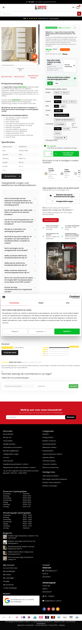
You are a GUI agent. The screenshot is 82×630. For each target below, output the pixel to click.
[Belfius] (11, 617)
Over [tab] (68, 303)
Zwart (63, 106)
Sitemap (62, 625)
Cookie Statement (41, 625)
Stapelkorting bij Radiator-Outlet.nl (15, 464)
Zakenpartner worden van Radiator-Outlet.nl (19, 467)
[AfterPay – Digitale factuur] (5, 617)
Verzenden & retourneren (12, 447)
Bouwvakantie (8, 434)
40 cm (57, 102)
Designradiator (48, 437)
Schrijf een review (10, 353)
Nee (57, 83)
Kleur (47, 106)
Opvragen (73, 386)
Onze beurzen (8, 461)
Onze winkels (7, 441)
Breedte (48, 101)
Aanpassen (40, 331)
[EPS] (17, 617)
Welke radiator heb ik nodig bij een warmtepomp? (20, 553)
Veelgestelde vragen (33, 77)
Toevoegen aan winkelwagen (68, 154)
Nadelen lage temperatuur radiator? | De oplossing (23, 537)
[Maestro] (47, 617)
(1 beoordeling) (64, 27)
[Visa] (71, 617)
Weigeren (15, 331)
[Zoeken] (79, 14)
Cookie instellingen (10, 588)
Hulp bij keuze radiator (50, 476)
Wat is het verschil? (75, 125)
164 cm (57, 97)
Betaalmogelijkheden (11, 451)
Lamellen (58, 111)
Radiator (45, 434)
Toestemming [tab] (14, 303)
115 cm (57, 93)
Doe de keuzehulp (68, 66)
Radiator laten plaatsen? (51, 482)
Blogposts (7, 533)
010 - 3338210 (49, 596)
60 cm (73, 102)
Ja (50, 83)
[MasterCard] (53, 617)
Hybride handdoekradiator (64, 120)
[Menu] (3, 7)
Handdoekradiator (61, 115)
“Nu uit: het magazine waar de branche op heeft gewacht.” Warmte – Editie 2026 (20, 472)
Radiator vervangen (49, 486)
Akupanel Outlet (59, 622)
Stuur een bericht (50, 220)
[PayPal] (65, 617)
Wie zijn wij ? (7, 437)
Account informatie (10, 568)
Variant (48, 110)
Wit (56, 106)
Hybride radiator (48, 457)
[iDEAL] (29, 617)
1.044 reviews (54, 19)
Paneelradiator (47, 451)
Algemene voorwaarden (25, 625)
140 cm (65, 93)
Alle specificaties (10, 176)
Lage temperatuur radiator (52, 454)
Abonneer (70, 417)
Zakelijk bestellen (9, 444)
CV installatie (59, 124)
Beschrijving (7, 77)
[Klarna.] (41, 617)
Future (57, 133)
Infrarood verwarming (50, 467)
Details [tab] (41, 303)
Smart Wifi (59, 138)
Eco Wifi (66, 129)
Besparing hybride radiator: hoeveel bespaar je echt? (21, 548)
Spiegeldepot (41, 623)
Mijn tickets (7, 575)
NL (73, 7)
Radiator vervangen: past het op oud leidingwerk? (21, 542)
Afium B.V (49, 622)
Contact (6, 457)
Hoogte (48, 92)
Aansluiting (49, 124)
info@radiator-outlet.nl (52, 601)
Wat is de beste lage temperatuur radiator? (20, 558)
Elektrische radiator (49, 447)
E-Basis (57, 129)
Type (47, 115)
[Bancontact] (59, 617)
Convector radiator (49, 464)
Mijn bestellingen (9, 571)
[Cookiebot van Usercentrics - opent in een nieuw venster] (71, 297)
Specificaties (19, 77)
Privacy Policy (53, 625)
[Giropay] (23, 617)
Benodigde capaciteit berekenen (54, 479)
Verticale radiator (48, 461)
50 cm (65, 102)
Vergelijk (6, 581)
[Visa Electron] (77, 617)
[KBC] (35, 617)
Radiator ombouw (49, 441)
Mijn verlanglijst (8, 578)
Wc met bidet (70, 622)
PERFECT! (67, 331)
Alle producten (8, 585)
